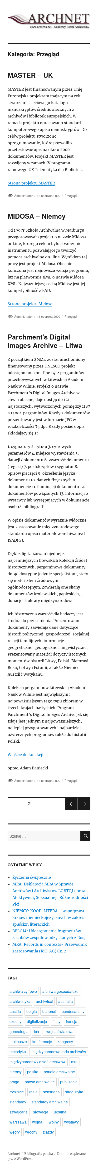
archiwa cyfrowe (23, 991)
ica (36, 1031)
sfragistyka (74, 1092)
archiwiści (44, 1001)
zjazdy (48, 1132)
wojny (54, 1122)
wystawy (71, 1122)
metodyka (18, 1051)
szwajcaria (19, 1112)
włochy (31, 1132)
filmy (56, 1021)
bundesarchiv (73, 1011)
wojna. (37, 1122)
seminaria (51, 1092)
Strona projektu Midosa (30, 303)
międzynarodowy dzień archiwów (38, 1061)
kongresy (65, 1041)
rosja (33, 1092)
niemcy (16, 1071)
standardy (18, 1102)
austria (15, 1011)
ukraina (60, 1112)
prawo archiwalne (40, 1082)
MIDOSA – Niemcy (37, 216)
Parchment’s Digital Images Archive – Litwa (45, 341)
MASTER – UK (30, 75)
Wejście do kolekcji (25, 754)
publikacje (69, 1082)
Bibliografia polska (38, 1154)
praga (14, 1082)
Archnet (14, 1154)
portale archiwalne (59, 1071)
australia (65, 1001)
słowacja (40, 1112)
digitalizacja (37, 1021)
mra (74, 1061)
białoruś (49, 1011)
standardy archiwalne (50, 1102)
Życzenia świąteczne (31, 877)
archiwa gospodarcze (60, 991)
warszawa (18, 1122)
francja (71, 1021)
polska (32, 1071)
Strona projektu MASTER (31, 183)
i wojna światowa (59, 1031)
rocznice (17, 1092)
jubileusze (18, 1041)
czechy (15, 1021)
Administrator (23, 195)
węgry (15, 1132)
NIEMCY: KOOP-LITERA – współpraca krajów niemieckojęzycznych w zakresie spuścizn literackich (50, 917)
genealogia (19, 1031)
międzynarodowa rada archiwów (58, 1051)
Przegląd (70, 195)
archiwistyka (20, 1001)
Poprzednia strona (70, 809)
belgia (31, 1011)
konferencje (42, 1041)
